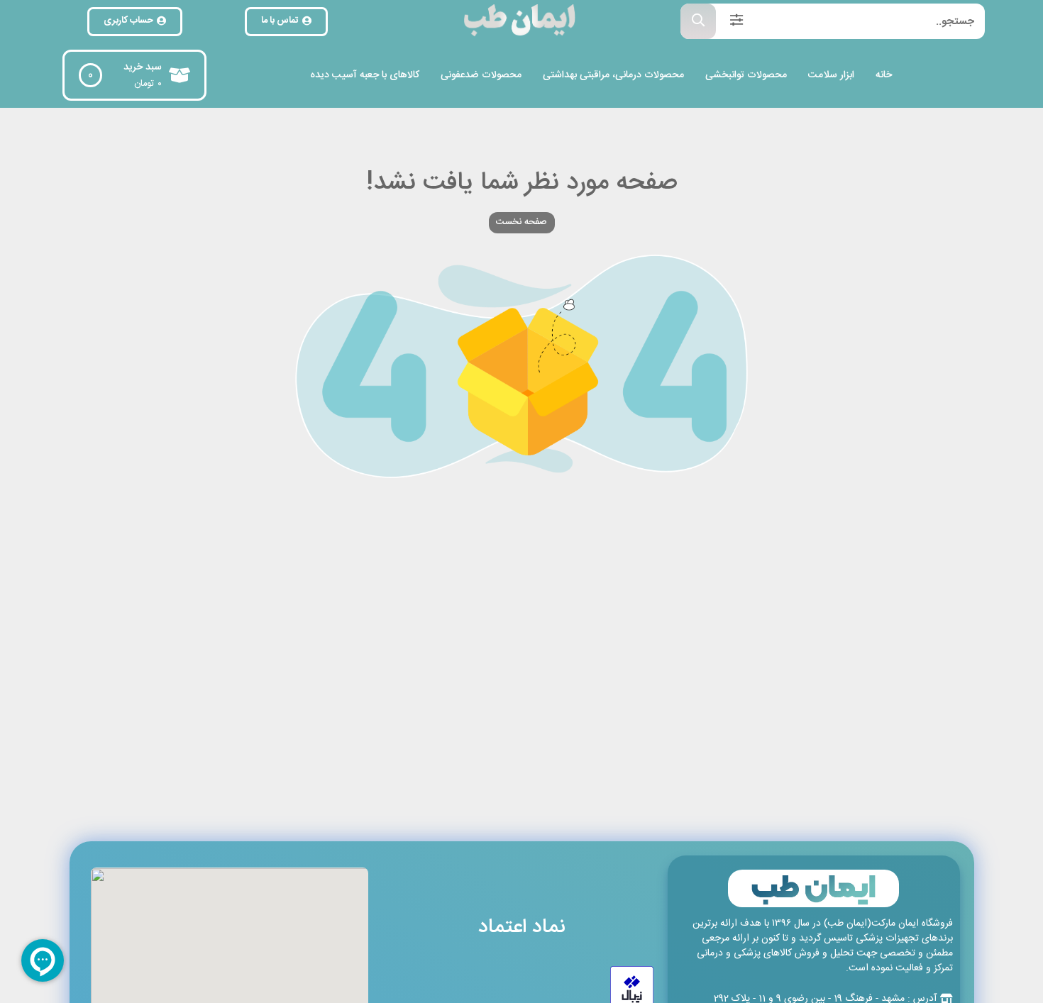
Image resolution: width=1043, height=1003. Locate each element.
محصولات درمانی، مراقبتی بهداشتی (613, 75)
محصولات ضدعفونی (481, 75)
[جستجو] (698, 21)
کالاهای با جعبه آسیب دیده (364, 75)
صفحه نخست (521, 222)
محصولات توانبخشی (746, 75)
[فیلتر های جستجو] (736, 21)
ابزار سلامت (831, 75)
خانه (884, 75)
